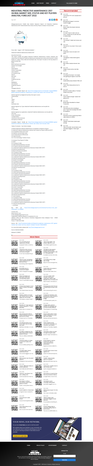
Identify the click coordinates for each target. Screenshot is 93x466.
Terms (28, 445)
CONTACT (53, 3)
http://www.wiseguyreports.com (36, 227)
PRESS (47, 3)
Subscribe (64, 460)
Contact (64, 445)
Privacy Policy (40, 445)
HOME (32, 3)
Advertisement (52, 445)
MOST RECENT (40, 3)
